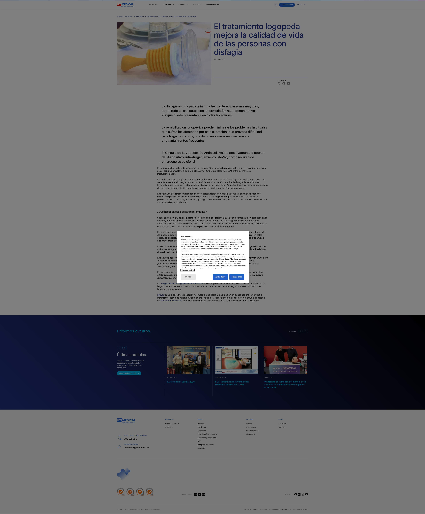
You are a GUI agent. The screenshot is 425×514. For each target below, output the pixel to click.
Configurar (188, 277)
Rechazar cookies (237, 277)
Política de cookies (187, 270)
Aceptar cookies (220, 277)
